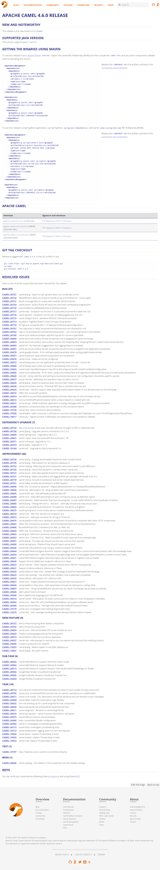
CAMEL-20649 (9, 547)
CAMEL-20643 (9, 554)
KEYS (77, 776)
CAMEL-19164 (9, 448)
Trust (111, 5)
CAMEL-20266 (9, 605)
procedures (53, 776)
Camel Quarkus (69, 819)
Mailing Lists (104, 813)
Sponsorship (135, 819)
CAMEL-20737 (9, 294)
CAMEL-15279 (9, 612)
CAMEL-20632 (9, 703)
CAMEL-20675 (9, 510)
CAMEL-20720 (9, 431)
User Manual (68, 807)
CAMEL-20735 (9, 462)
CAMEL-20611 (9, 710)
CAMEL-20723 (9, 623)
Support (102, 807)
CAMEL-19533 (9, 740)
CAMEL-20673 (9, 517)
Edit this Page (138, 784)
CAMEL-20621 (9, 581)
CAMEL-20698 (9, 486)
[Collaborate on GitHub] (153, 5)
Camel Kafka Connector (73, 816)
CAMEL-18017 (9, 416)
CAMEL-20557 (9, 640)
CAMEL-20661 (9, 438)
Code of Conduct (83, 854)
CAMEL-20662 (9, 534)
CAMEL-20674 (9, 513)
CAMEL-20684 (9, 506)
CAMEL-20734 (9, 427)
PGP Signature (48, 221)
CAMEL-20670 (9, 520)
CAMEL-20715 (9, 318)
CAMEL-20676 (9, 359)
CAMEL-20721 (9, 476)
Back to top (153, 784)
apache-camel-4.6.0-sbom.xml (16, 226)
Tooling (68, 5)
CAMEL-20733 (9, 466)
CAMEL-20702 (9, 626)
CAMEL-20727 (9, 472)
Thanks (133, 822)
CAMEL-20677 (9, 355)
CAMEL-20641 (9, 557)
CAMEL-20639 (9, 561)
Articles (102, 819)
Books (101, 822)
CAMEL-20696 (9, 489)
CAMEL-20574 (9, 637)
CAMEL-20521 (9, 403)
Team (101, 825)
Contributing (104, 810)
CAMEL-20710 (9, 325)
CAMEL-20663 (9, 369)
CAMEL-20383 (9, 723)
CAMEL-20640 (9, 376)
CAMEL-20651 (9, 540)
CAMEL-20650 (9, 544)
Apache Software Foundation (33, 837)
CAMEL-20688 (9, 496)
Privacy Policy (62, 854)
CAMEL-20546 (9, 595)
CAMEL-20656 (9, 372)
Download (83, 5)
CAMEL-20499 (9, 720)
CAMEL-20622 (9, 578)
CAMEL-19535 (9, 737)
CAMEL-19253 (9, 647)
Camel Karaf (68, 825)
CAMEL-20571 (9, 441)
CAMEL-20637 (9, 379)
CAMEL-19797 (9, 751)
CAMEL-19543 (9, 734)
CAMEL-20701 (9, 483)
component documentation (115, 67)
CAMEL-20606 (9, 591)
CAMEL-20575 (9, 717)
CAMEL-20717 (9, 311)
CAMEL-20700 (9, 335)
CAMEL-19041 (9, 650)
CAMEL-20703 (9, 331)
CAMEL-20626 (9, 706)
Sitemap (101, 854)
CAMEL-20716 (9, 314)
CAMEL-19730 (9, 410)
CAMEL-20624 (9, 389)
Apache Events (136, 810)
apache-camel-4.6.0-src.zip (14, 221)
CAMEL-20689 (9, 434)
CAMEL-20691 (9, 348)
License (133, 813)
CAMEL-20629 (9, 571)
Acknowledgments (137, 807)
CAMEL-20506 (9, 671)
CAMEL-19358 (9, 413)
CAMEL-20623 (9, 574)
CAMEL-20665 (9, 530)
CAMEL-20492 (9, 602)
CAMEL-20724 (9, 304)
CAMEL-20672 (9, 362)
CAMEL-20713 (9, 321)
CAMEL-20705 (9, 693)
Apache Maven (34, 55)
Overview (42, 799)
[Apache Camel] (4, 4)
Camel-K (66, 813)
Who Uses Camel (106, 816)
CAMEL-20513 (9, 668)
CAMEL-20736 (9, 459)
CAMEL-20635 (9, 382)
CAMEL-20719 (9, 479)
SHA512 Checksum (63, 221)
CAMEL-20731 (9, 301)
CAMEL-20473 (9, 444)
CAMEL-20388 (9, 406)
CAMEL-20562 (9, 665)
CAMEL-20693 (9, 342)
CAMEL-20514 (9, 598)
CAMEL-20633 (9, 564)
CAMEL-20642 (9, 661)
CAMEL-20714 (9, 689)
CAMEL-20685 (9, 503)
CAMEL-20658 (9, 700)
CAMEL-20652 (9, 537)
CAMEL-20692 (9, 345)
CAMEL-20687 (9, 500)
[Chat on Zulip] (75, 862)
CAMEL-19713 (9, 730)
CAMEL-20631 (9, 568)
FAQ (64, 828)
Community (52, 5)
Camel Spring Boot (70, 822)
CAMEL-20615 (9, 393)
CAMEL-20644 (9, 551)
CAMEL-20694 (9, 630)
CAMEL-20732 (9, 297)
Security (98, 5)
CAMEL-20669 (9, 365)
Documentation (33, 5)
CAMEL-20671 (9, 696)
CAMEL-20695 (9, 493)
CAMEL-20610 (9, 713)
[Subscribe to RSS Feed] (89, 862)
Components (68, 810)
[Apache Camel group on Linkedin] (84, 862)
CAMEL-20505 (9, 675)
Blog (16, 5)
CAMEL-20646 (9, 763)
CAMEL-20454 (9, 678)
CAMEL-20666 (9, 527)
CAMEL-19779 (9, 608)
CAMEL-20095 (9, 643)
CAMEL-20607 (9, 588)
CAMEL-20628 (9, 386)
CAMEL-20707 (9, 328)
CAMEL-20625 (9, 633)
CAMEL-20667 (9, 523)
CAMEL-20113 (9, 727)
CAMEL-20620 (9, 585)
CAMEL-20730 (9, 469)
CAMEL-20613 (9, 399)
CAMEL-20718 (9, 308)
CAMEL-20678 (9, 352)
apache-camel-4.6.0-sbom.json (16, 234)
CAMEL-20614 (9, 396)
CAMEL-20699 (9, 338)
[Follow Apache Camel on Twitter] (80, 862)
